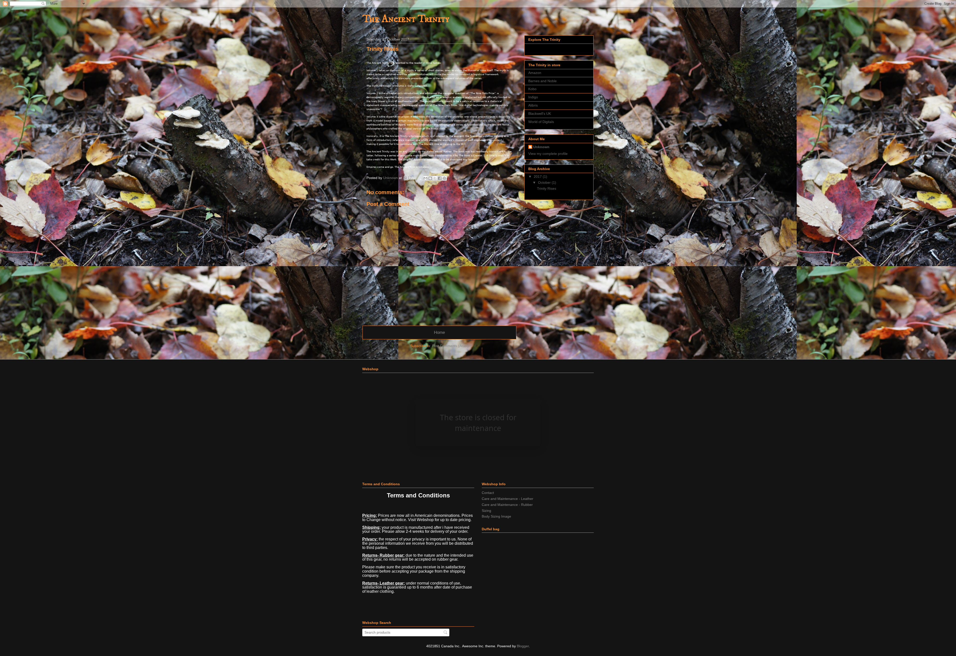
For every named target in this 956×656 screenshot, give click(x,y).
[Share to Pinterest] (444, 178)
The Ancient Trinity (405, 19)
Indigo (533, 97)
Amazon (534, 73)
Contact (488, 493)
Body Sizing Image (496, 516)
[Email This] (425, 178)
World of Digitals (541, 122)
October (545, 182)
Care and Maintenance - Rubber (507, 505)
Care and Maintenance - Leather (507, 499)
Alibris (533, 105)
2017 (538, 177)
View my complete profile (548, 154)
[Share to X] (434, 178)
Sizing (486, 511)
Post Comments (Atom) (450, 346)
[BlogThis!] (430, 178)
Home (439, 332)
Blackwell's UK (539, 114)
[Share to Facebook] (439, 178)
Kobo (532, 89)
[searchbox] (405, 632)
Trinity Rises (546, 188)
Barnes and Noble (542, 81)
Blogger (523, 646)
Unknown (541, 147)
